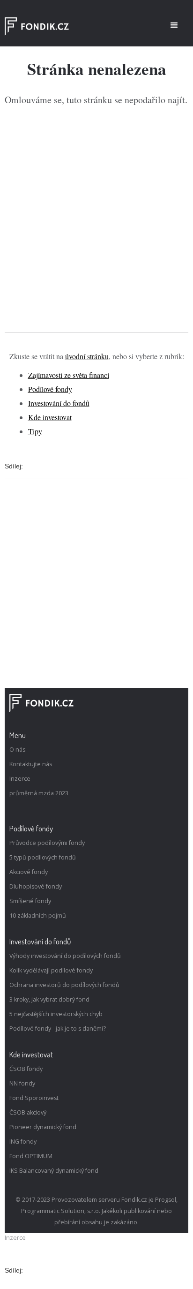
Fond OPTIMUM (30, 1156)
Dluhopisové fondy (35, 886)
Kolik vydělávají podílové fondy (51, 970)
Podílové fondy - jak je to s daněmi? (57, 1029)
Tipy (35, 431)
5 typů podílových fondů (42, 857)
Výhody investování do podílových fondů (65, 956)
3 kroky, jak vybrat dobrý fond (49, 999)
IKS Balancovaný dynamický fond (53, 1171)
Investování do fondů (58, 403)
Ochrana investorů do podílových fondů (64, 985)
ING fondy (23, 1142)
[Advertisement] (96, 219)
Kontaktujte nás (30, 764)
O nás (17, 750)
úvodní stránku (87, 356)
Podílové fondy (50, 389)
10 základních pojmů (37, 916)
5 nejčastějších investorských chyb (56, 1014)
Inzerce (19, 779)
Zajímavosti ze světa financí (68, 375)
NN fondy (22, 1083)
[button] (174, 25)
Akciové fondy (28, 872)
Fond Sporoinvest (34, 1098)
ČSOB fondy (26, 1069)
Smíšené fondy (30, 901)
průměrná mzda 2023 (38, 793)
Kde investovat (50, 417)
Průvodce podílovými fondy (47, 843)
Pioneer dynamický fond (42, 1127)
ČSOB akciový (27, 1112)
